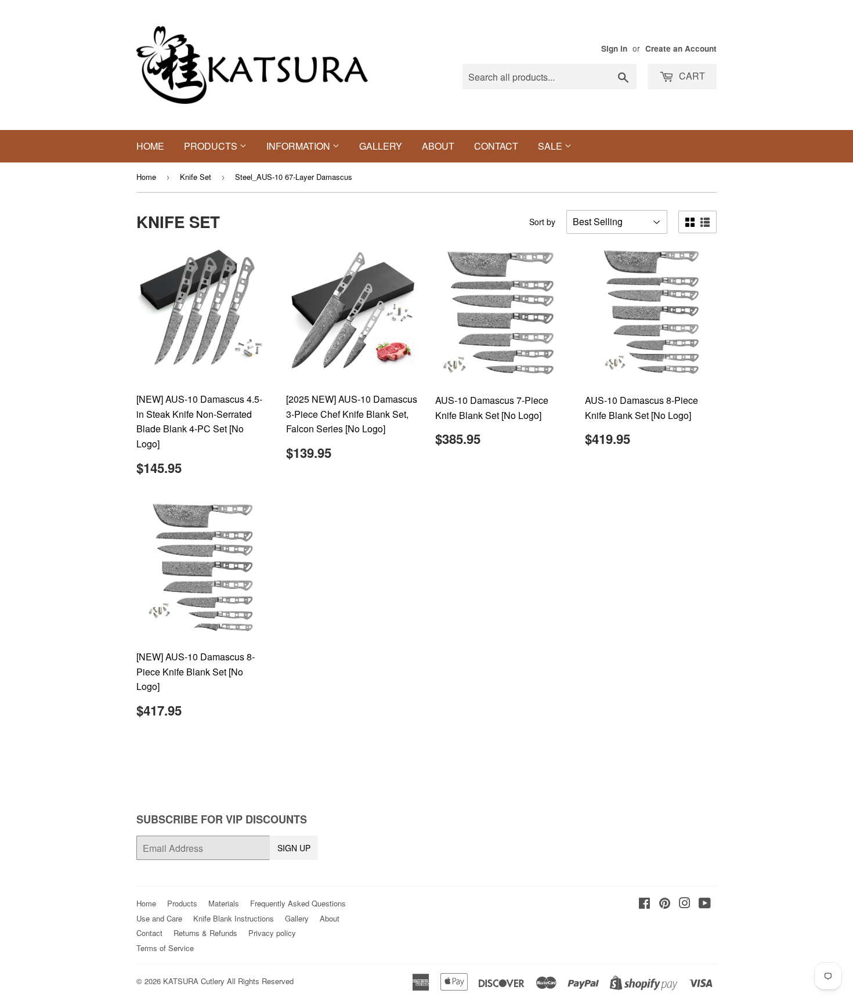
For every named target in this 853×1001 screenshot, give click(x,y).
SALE (551, 146)
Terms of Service (165, 947)
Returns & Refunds (205, 932)
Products (212, 146)
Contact (496, 146)
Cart (691, 75)
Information (299, 146)
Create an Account (681, 48)
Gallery (380, 146)
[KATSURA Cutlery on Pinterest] (665, 903)
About (438, 146)
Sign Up (293, 848)
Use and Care (159, 918)
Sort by (542, 221)
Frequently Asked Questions (298, 903)
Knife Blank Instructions (233, 918)
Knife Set (195, 176)
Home (150, 146)
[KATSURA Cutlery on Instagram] (685, 903)
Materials (223, 903)
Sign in (614, 48)
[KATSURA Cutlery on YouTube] (705, 903)
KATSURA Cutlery (194, 980)
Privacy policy (272, 932)
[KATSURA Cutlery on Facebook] (644, 903)
